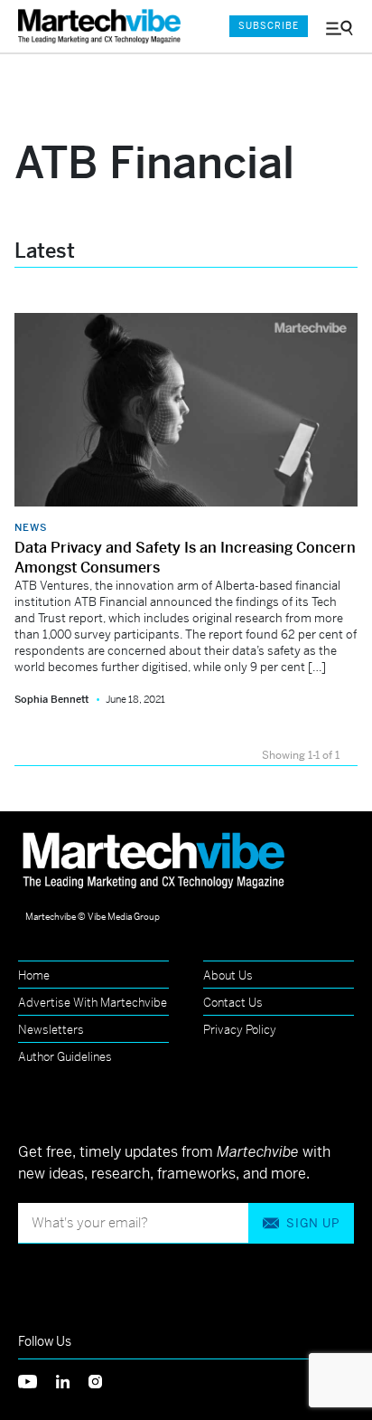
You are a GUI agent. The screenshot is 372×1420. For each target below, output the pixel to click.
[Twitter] (37, 1380)
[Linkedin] (72, 1380)
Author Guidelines (65, 1057)
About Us (228, 975)
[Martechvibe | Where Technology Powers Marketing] (104, 26)
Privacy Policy (239, 1029)
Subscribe (268, 26)
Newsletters (51, 1029)
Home (34, 975)
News (30, 527)
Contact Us (233, 1002)
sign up (312, 1223)
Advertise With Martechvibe (92, 1002)
